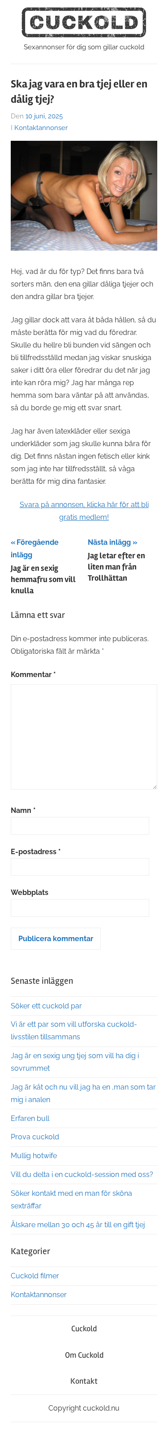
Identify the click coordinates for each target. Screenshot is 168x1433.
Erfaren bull (30, 1118)
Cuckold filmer (35, 1276)
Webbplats (29, 892)
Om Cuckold (84, 1355)
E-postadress (36, 851)
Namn (23, 810)
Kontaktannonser (41, 128)
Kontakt (84, 1381)
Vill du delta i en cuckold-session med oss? (82, 1174)
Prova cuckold (35, 1137)
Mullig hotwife (34, 1155)
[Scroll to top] (152, 1417)
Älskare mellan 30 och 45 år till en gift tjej (78, 1224)
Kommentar (33, 674)
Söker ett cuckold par (46, 1006)
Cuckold (84, 1328)
